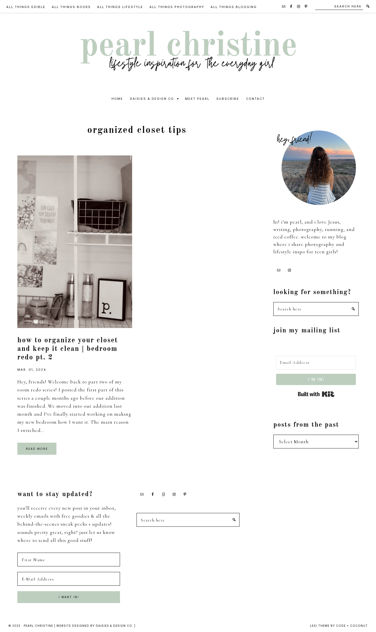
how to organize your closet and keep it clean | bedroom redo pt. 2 (67, 349)
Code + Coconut (352, 625)
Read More (37, 448)
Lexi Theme (319, 625)
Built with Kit (316, 394)
